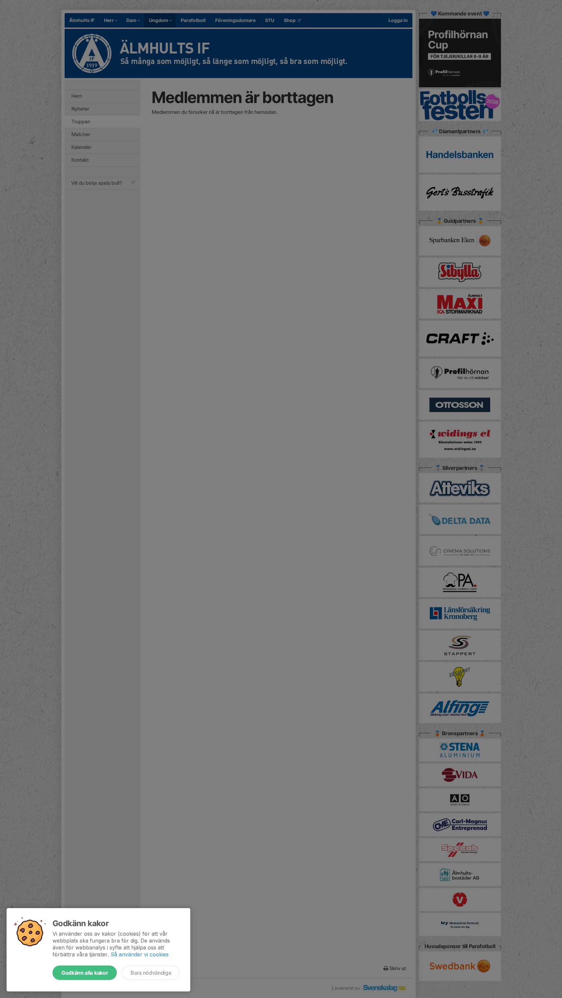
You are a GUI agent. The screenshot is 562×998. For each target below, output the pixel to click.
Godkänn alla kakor (84, 972)
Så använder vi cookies (140, 954)
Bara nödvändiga (151, 972)
